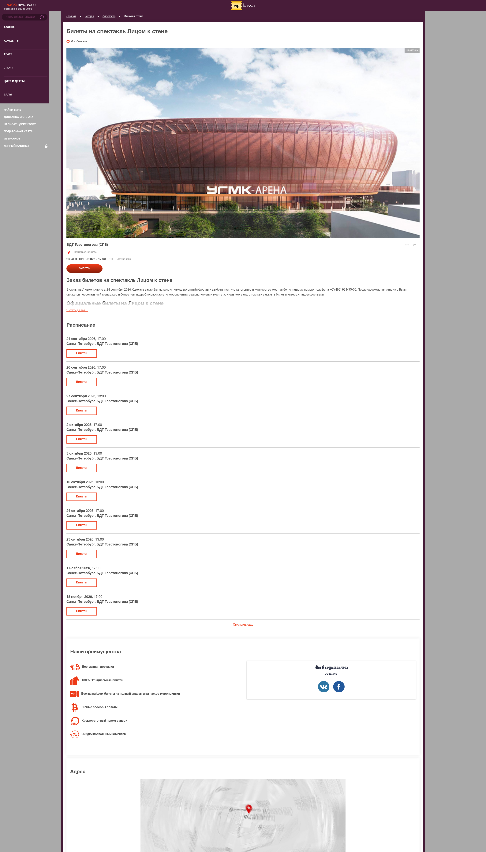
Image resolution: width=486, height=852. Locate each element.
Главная (71, 16)
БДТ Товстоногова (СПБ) (87, 245)
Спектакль (109, 16)
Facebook (339, 686)
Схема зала (407, 245)
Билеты (81, 353)
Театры (89, 16)
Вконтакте (323, 686)
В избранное (79, 41)
